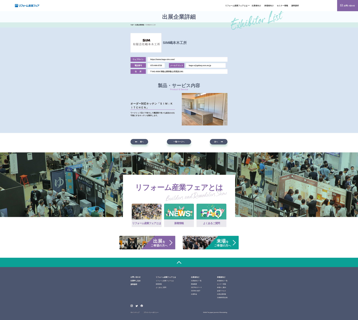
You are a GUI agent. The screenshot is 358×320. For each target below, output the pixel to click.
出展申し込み (136, 281)
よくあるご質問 (161, 287)
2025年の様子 (195, 291)
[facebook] (142, 306)
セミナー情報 (282, 6)
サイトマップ (135, 312)
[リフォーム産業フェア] (27, 5)
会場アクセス (221, 291)
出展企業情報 (221, 294)
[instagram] (132, 306)
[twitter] (137, 306)
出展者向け (256, 6)
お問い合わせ (349, 6)
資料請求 (295, 6)
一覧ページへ (179, 142)
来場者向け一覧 (222, 281)
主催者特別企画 (222, 297)
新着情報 (159, 284)
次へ (216, 142)
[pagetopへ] (179, 262)
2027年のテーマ (196, 287)
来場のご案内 (221, 287)
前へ (142, 142)
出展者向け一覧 (196, 281)
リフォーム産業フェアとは (236, 6)
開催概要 (194, 284)
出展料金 (194, 294)
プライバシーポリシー (151, 312)
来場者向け (269, 6)
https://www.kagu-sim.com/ (162, 59)
